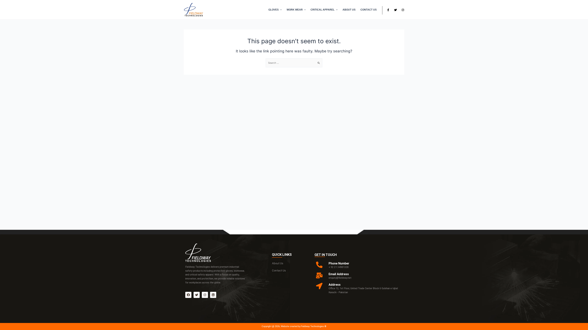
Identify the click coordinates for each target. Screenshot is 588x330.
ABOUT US (349, 9)
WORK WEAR (295, 9)
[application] (280, 10)
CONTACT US (368, 9)
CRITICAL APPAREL (323, 9)
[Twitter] (395, 10)
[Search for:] (294, 62)
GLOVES (273, 9)
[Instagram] (402, 10)
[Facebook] (388, 10)
